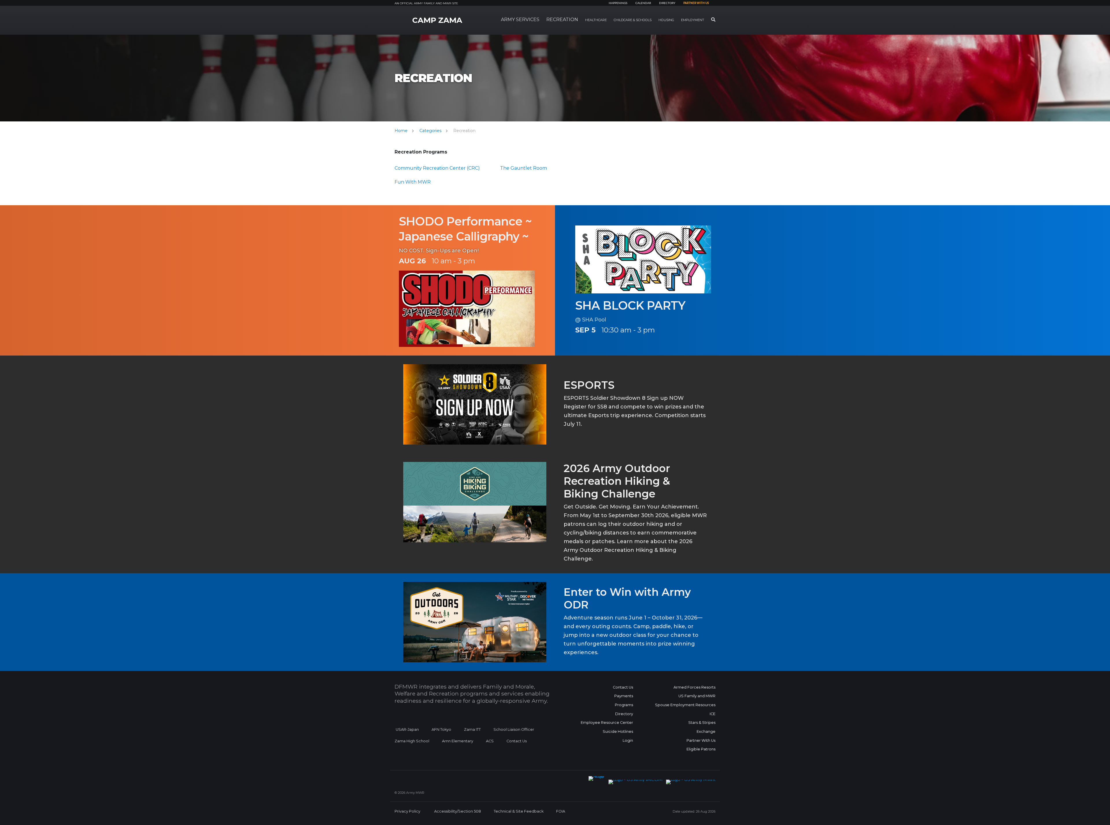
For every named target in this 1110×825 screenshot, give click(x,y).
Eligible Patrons (701, 749)
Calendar (643, 3)
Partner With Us (701, 740)
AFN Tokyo (441, 729)
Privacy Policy (407, 811)
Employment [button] (692, 20)
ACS (490, 741)
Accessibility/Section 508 (457, 811)
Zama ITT (472, 729)
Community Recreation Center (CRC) (437, 168)
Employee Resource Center (607, 722)
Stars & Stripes (701, 722)
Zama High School (412, 741)
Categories (430, 130)
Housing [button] (666, 20)
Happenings (618, 3)
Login (628, 740)
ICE (712, 714)
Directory (667, 3)
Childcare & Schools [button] (633, 20)
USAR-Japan (407, 729)
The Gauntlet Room (523, 168)
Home (401, 130)
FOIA (560, 811)
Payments (623, 696)
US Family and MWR (696, 696)
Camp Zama (437, 20)
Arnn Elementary (457, 741)
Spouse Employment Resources (685, 705)
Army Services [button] (520, 19)
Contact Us (516, 741)
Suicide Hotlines (618, 731)
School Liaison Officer (513, 729)
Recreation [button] (562, 19)
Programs (624, 705)
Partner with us (696, 3)
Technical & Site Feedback (518, 811)
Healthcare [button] (596, 20)
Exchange (706, 731)
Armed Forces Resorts (694, 687)
